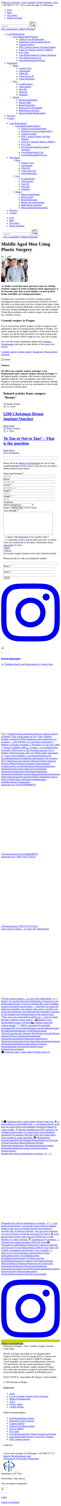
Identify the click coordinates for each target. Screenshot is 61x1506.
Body (15, 65)
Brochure (31, 29)
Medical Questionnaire (29, 463)
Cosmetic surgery (9, 352)
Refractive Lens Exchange (21, 1421)
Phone (7, 566)
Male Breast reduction (29, 110)
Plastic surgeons (14, 18)
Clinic (12, 1393)
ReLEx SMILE (16, 1429)
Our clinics (12, 15)
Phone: (6, 479)
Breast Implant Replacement (32, 113)
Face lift (23, 89)
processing (23, 537)
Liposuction (24, 71)
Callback (22, 29)
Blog (9, 12)
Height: (7, 490)
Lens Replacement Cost (30, 58)
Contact (10, 118)
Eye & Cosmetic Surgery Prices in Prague (28, 1396)
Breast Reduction (27, 105)
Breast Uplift (25, 102)
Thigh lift (23, 73)
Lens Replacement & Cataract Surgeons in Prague (32, 1434)
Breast (16, 97)
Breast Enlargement (28, 100)
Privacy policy (16, 1404)
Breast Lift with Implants (30, 108)
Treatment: (8, 502)
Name (7, 572)
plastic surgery (25, 352)
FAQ (9, 10)
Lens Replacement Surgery (25, 36)
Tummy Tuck (25, 68)
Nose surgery (25, 86)
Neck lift (23, 92)
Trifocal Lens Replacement (31, 39)
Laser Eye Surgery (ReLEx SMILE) (36, 50)
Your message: (11, 510)
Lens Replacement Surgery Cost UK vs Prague (31, 1436)
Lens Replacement (15, 34)
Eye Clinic (24, 52)
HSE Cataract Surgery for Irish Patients (37, 47)
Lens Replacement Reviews (32, 60)
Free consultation (9, 29)
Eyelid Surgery (26, 84)
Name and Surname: (13, 473)
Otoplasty (23, 94)
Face (15, 81)
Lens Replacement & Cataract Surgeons (37, 55)
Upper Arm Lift (26, 76)
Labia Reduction (26, 79)
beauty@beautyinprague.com (17, 1456)
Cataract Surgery (27, 44)
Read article (9, 426)
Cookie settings (16, 1407)
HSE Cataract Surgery (19, 1439)
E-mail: (7, 485)
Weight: (7, 496)
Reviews (11, 115)
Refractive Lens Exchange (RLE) (34, 42)
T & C (12, 1401)
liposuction (38, 352)
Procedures (12, 63)
